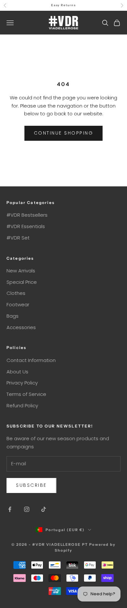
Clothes (16, 293)
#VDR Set (18, 237)
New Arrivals (21, 270)
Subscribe (31, 485)
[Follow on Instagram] (26, 509)
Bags (13, 315)
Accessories (21, 327)
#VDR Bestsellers (27, 214)
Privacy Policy (22, 382)
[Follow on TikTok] (43, 509)
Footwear (18, 304)
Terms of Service (26, 394)
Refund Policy (22, 405)
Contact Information (31, 360)
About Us (17, 371)
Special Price (22, 282)
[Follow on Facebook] (10, 509)
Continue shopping (63, 133)
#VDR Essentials (26, 226)
